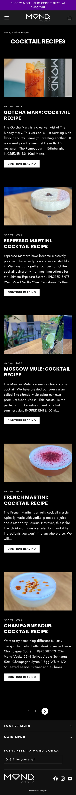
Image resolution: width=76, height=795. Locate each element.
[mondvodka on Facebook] (55, 778)
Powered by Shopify (38, 790)
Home (7, 32)
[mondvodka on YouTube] (70, 778)
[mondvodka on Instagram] (63, 778)
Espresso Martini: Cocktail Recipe (28, 243)
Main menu (14, 737)
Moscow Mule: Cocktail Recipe (37, 371)
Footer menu (17, 726)
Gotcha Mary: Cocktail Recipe (37, 115)
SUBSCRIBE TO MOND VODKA (31, 750)
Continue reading (22, 164)
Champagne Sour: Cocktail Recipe (28, 628)
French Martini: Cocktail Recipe (26, 500)
